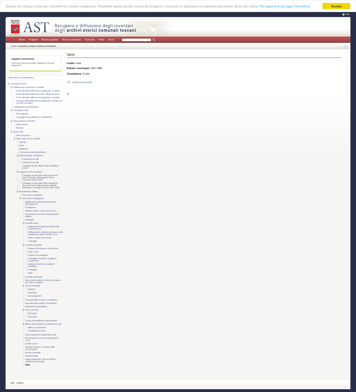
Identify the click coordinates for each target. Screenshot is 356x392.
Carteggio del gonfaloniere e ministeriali (33, 117)
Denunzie (32, 313)
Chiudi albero (13, 77)
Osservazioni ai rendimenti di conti (40, 335)
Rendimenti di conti (36, 331)
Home (22, 39)
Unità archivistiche (82, 82)
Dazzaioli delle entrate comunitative (41, 303)
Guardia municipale (33, 277)
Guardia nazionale (33, 245)
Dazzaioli (32, 292)
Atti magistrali (22, 114)
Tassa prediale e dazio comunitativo (41, 300)
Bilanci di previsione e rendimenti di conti (43, 324)
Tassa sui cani (31, 310)
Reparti (31, 289)
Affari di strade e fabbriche (31, 155)
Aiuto (111, 39)
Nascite (22, 142)
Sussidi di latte (31, 356)
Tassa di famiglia (32, 286)
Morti (21, 145)
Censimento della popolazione (32, 152)
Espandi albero (27, 77)
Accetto (336, 6)
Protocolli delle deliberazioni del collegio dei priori (37, 94)
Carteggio (29, 220)
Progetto (33, 39)
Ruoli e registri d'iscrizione (40, 238)
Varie (30, 273)
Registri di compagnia (37, 255)
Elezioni (19, 128)
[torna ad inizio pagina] (68, 94)
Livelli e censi (31, 343)
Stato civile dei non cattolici (28, 138)
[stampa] (345, 47)
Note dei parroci (23, 135)
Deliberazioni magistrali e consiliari (28, 87)
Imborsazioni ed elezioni (24, 121)
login (348, 14)
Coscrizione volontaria (32, 195)
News (102, 39)
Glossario (90, 39)
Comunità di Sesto (18, 84)
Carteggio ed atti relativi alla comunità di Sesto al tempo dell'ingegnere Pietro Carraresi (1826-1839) (39, 177)
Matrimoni (23, 149)
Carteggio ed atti (20, 110)
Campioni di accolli (30, 159)
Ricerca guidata (50, 39)
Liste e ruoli (33, 252)
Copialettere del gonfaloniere (26, 107)
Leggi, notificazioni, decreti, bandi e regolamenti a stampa (40, 360)
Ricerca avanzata (71, 39)
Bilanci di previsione (37, 327)
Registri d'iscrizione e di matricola (43, 248)
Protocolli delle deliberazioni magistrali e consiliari (38, 91)
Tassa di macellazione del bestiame (41, 320)
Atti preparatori (34, 296)
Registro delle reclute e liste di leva (40, 211)
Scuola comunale (33, 352)
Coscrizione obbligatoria (33, 198)
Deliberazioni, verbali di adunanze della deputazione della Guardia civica (45, 233)
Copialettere (30, 207)
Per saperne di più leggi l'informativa (285, 6)
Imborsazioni (22, 124)
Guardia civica (31, 223)
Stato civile (18, 132)
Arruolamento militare (28, 191)
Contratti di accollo (30, 162)
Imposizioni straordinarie (36, 306)
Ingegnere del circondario (30, 172)
